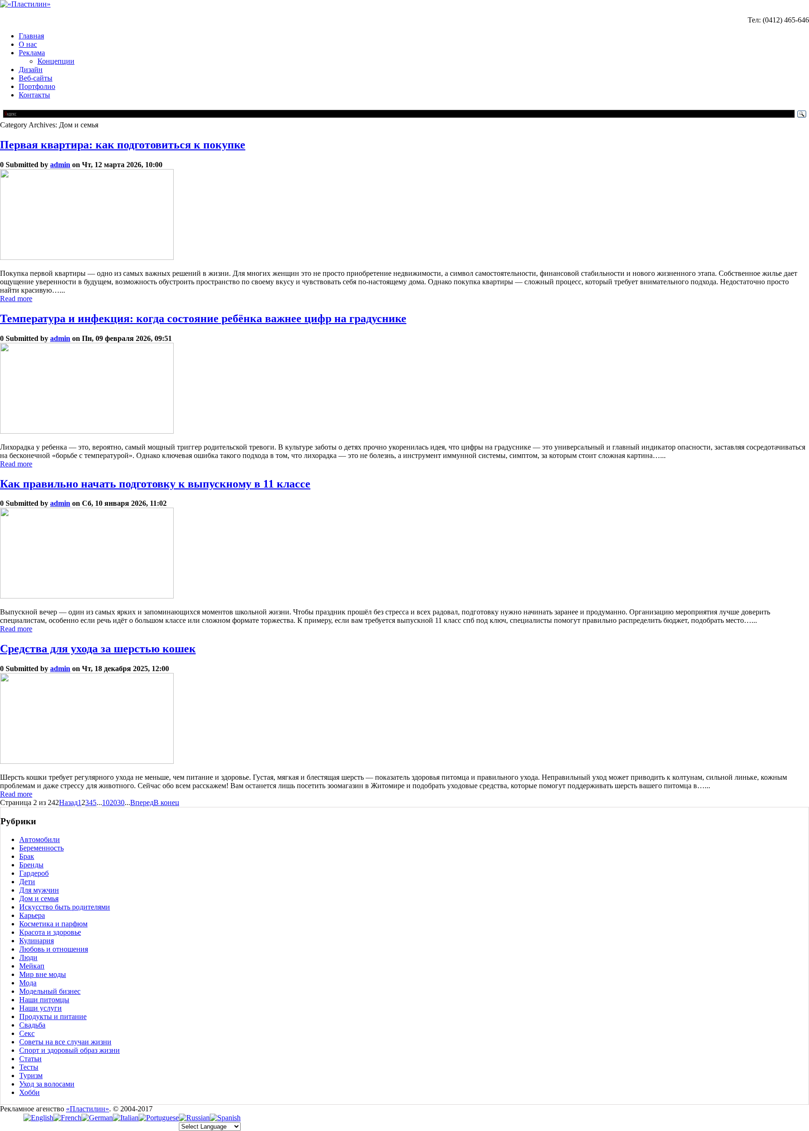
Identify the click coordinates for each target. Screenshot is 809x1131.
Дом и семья (39, 898)
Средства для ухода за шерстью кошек (98, 649)
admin (60, 165)
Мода (28, 983)
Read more (16, 299)
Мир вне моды (42, 974)
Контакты (34, 95)
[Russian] (194, 1117)
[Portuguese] (159, 1117)
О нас (28, 44)
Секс (27, 1033)
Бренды (31, 865)
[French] (67, 1117)
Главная (31, 36)
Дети (27, 882)
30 (121, 802)
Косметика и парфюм (53, 924)
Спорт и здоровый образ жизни (69, 1050)
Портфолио (37, 86)
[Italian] (126, 1117)
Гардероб (34, 873)
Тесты (28, 1067)
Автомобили (39, 839)
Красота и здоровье (50, 932)
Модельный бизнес (50, 991)
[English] (38, 1117)
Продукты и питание (53, 1016)
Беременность (41, 848)
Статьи (30, 1059)
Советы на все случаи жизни (65, 1042)
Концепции (55, 61)
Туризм (31, 1075)
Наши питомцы (44, 1000)
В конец (166, 802)
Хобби (29, 1092)
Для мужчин (39, 890)
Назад (68, 802)
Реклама (32, 53)
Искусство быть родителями (64, 907)
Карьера (32, 915)
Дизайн (31, 70)
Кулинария (36, 941)
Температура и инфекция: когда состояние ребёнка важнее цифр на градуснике (203, 318)
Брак (26, 856)
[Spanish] (225, 1117)
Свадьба (32, 1025)
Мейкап (31, 966)
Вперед (142, 802)
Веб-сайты (35, 78)
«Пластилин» (87, 1109)
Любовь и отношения (53, 949)
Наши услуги (40, 1008)
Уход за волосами (46, 1084)
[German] (97, 1117)
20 (113, 802)
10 (106, 802)
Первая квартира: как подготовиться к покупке (122, 145)
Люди (28, 957)
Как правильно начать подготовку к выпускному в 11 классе (155, 484)
